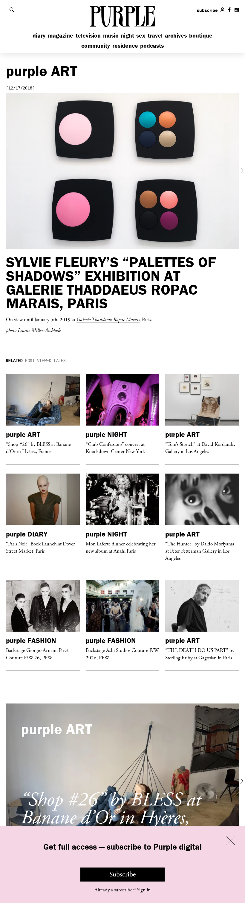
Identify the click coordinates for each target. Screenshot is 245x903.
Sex (140, 35)
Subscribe (122, 874)
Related (14, 360)
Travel (155, 35)
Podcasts (152, 45)
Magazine (60, 35)
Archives (176, 35)
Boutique (200, 35)
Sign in (144, 890)
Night (127, 35)
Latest (61, 360)
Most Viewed (38, 360)
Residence (125, 45)
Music (110, 35)
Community (95, 45)
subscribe (207, 10)
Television (88, 35)
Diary (39, 35)
